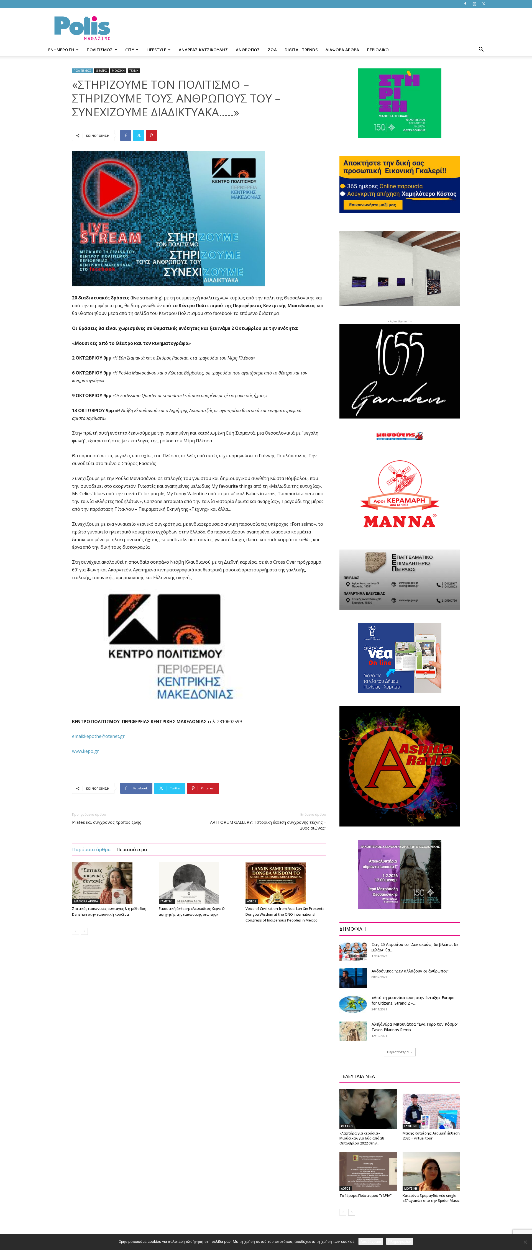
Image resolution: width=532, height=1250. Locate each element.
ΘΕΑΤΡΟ (101, 71)
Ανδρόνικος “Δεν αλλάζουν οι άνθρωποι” (410, 971)
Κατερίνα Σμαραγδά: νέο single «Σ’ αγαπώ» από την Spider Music (431, 1198)
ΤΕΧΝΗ (134, 71)
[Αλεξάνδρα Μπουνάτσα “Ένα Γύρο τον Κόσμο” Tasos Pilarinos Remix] (353, 1031)
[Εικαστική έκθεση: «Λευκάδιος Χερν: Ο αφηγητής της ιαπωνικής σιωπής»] (199, 883)
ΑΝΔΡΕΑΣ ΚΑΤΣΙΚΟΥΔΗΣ (203, 49)
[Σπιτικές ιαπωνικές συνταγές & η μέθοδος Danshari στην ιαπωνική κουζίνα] (112, 883)
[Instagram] (474, 4)
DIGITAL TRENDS (301, 49)
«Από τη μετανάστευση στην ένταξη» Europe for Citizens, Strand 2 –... (413, 1000)
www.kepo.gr (85, 751)
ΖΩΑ (272, 49)
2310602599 (229, 721)
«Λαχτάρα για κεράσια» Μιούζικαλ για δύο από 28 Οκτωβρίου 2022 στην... (361, 1138)
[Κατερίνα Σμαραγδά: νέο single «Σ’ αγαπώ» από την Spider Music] (431, 1171)
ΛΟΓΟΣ (252, 901)
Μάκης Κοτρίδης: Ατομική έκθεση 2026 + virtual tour (431, 1136)
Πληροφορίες (399, 1241)
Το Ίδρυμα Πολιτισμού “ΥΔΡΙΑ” (365, 1195)
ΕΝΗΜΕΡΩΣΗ (61, 49)
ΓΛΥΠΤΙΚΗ (166, 901)
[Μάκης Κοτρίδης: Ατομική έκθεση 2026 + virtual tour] (431, 1108)
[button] (481, 50)
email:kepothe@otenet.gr (98, 736)
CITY (129, 49)
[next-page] (84, 931)
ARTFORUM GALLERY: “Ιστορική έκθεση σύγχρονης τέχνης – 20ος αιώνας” (268, 825)
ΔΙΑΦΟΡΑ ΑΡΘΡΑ (342, 49)
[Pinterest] (151, 135)
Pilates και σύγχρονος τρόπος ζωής (106, 822)
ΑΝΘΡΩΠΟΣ (248, 49)
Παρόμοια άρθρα (91, 849)
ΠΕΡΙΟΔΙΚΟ (378, 49)
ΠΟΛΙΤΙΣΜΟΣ (100, 49)
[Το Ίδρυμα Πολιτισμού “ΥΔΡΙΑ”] (368, 1171)
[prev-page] (75, 931)
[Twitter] (483, 4)
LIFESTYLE (156, 49)
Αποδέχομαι (370, 1241)
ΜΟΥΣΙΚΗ (118, 71)
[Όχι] (525, 1242)
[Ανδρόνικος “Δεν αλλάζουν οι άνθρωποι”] (353, 978)
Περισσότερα (131, 849)
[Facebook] (465, 4)
